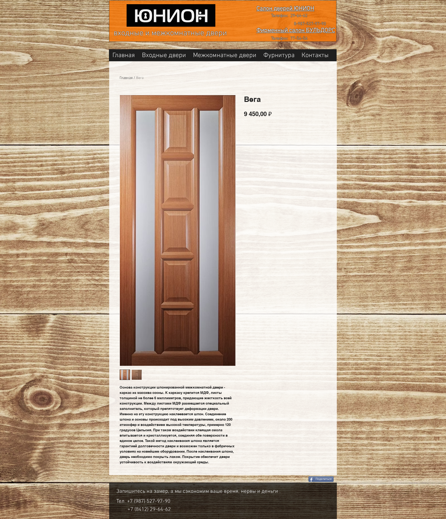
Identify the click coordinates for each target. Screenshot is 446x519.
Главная (126, 78)
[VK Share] (288, 479)
